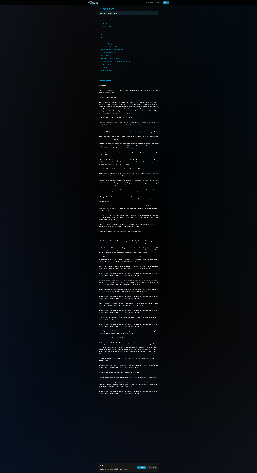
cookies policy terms (125, 469)
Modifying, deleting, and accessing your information (115, 61)
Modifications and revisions (108, 35)
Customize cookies (152, 467)
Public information (106, 55)
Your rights (104, 67)
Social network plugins (107, 44)
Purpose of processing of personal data (112, 49)
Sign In (166, 2)
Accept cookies (141, 467)
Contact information (106, 70)
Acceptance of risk (106, 64)
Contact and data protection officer (111, 29)
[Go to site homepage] (93, 3)
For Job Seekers (149, 2)
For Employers (158, 2)
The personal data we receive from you (112, 38)
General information (106, 26)
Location (103, 32)
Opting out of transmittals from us (110, 58)
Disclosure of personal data (108, 52)
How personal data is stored (109, 47)
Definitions (104, 23)
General (103, 41)
